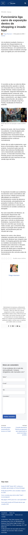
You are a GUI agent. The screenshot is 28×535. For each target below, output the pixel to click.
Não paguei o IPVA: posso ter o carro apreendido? (14, 499)
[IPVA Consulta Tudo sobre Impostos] (11, 3)
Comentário (6, 396)
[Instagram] (10, 326)
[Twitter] (15, 326)
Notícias (9, 12)
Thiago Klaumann (7, 33)
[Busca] (25, 3)
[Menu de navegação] (3, 3)
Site (4, 389)
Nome (5, 377)
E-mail (5, 383)
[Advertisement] (14, 69)
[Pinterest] (13, 326)
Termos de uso (19, 514)
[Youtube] (17, 326)
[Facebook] (8, 326)
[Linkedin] (19, 326)
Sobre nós (12, 513)
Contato (3, 516)
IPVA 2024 (3, 12)
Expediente (4, 513)
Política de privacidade (7, 514)
